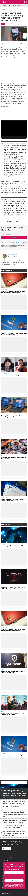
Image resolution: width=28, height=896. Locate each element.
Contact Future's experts (7, 857)
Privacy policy (5, 860)
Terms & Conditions (12, 886)
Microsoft (4, 9)
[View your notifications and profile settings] (20, 2)
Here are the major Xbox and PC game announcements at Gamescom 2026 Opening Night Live (14, 833)
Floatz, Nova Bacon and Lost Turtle (11, 100)
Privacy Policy (18, 885)
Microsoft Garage (9, 48)
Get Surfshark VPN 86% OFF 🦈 (16, 5)
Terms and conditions (7, 854)
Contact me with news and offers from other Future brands (14, 876)
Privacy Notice (19, 242)
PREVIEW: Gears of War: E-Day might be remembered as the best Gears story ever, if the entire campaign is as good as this (15, 813)
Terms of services (17, 241)
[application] (14, 128)
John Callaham (10, 24)
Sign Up (14, 880)
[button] (26, 2)
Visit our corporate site (12, 844)
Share (5, 43)
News (3, 24)
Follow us (16, 43)
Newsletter (24, 43)
